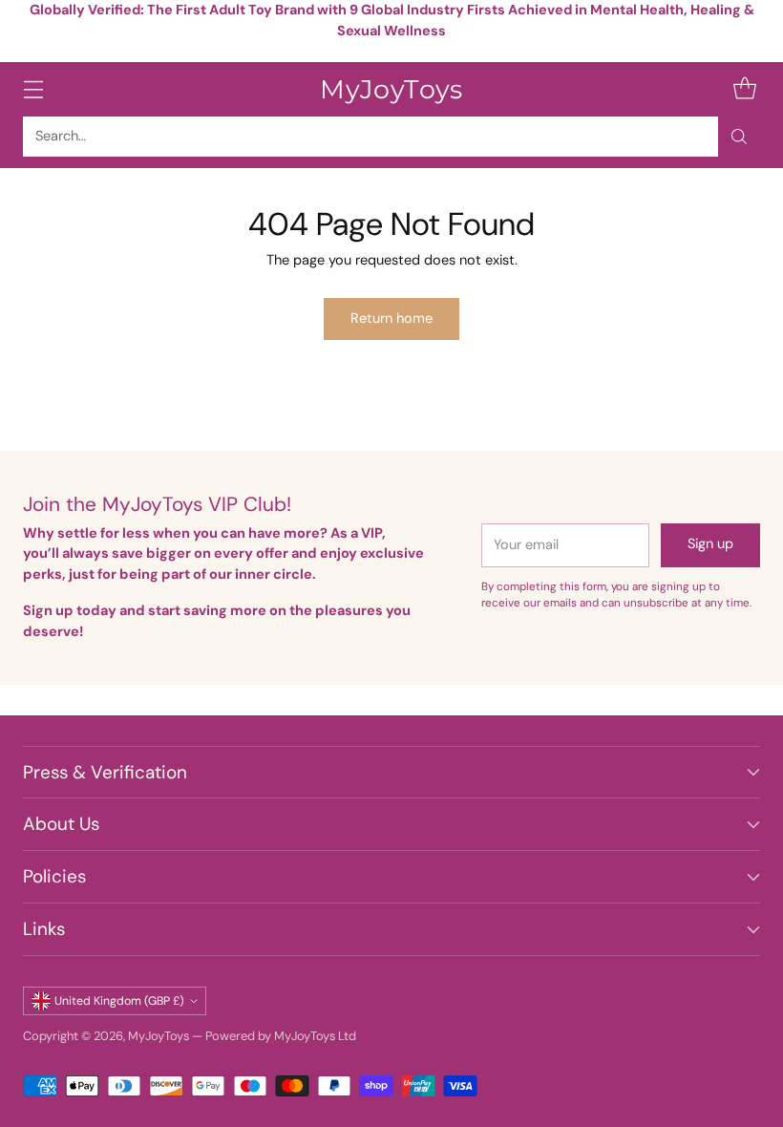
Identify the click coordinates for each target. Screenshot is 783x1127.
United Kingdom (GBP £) (119, 1001)
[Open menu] (33, 89)
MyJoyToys (158, 1036)
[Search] (739, 137)
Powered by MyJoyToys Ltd (280, 1036)
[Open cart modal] (744, 89)
